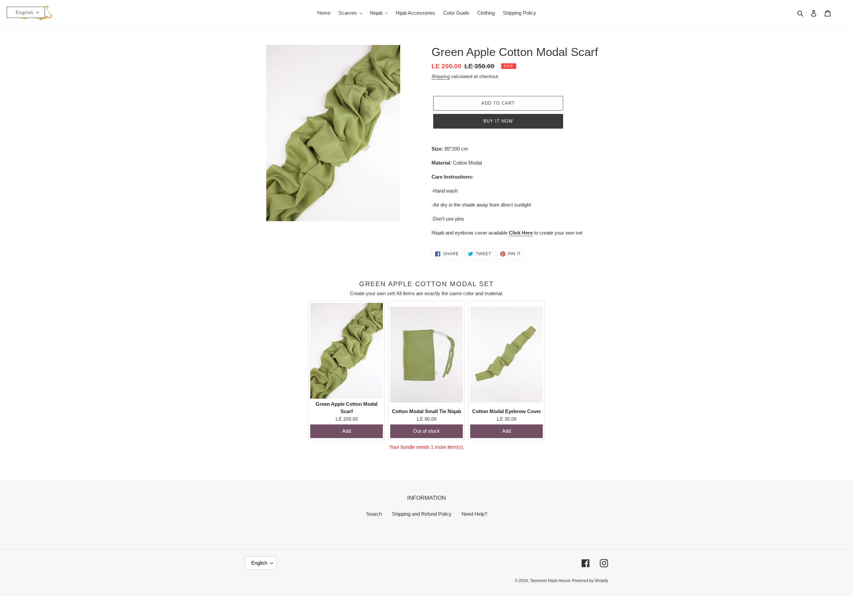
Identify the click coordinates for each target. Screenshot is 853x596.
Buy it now (498, 121)
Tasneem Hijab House (550, 580)
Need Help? (474, 514)
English (259, 563)
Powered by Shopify (590, 580)
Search (374, 514)
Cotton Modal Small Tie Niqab (426, 411)
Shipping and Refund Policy (421, 514)
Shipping (440, 76)
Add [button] (346, 431)
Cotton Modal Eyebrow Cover (506, 411)
